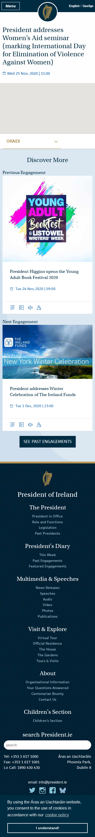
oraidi (13, 141)
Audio (47, 599)
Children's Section (47, 720)
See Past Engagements (48, 441)
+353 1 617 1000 (24, 756)
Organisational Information (47, 682)
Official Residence (47, 643)
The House (47, 649)
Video (47, 605)
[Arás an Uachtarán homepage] (47, 478)
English (74, 6)
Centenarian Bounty (47, 693)
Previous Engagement (24, 172)
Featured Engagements (47, 566)
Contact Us (47, 699)
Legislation (47, 527)
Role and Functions (47, 521)
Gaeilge (88, 6)
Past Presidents (47, 533)
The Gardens (47, 655)
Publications (48, 616)
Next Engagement (20, 321)
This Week (47, 555)
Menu (11, 6)
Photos (47, 610)
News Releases (48, 587)
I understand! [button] (47, 828)
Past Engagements (47, 560)
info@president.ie (53, 781)
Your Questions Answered (47, 688)
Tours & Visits (47, 661)
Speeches (47, 593)
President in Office (47, 516)
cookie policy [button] (57, 815)
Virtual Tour (47, 637)
